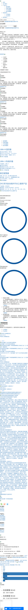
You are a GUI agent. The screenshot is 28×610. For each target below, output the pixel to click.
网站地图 (12, 565)
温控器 (6, 21)
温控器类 (8, 6)
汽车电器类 (8, 9)
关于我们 (5, 3)
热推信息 (2, 565)
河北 (26, 560)
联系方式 (2, 530)
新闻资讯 (5, 12)
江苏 (3, 562)
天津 (23, 560)
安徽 (8, 562)
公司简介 (2, 508)
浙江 (6, 562)
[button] (0, 390)
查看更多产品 (3, 86)
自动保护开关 (15, 21)
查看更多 (2, 54)
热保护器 (10, 21)
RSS (16, 565)
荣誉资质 (2, 509)
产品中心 (5, 5)
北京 (21, 560)
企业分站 (7, 565)
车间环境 (2, 511)
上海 (1, 562)
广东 (15, 562)
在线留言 (2, 532)
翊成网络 (8, 560)
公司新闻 (8, 14)
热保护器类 (8, 8)
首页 (4, 2)
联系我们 (5, 17)
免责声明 (12, 560)
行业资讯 (8, 15)
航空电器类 (8, 11)
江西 (11, 562)
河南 (13, 562)
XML (19, 565)
